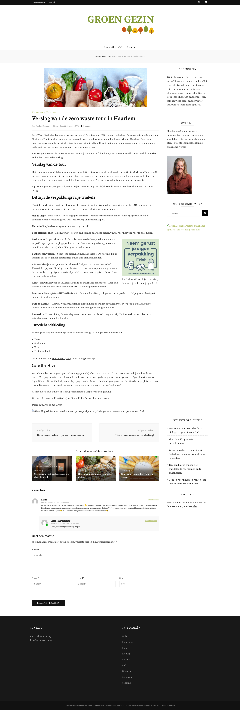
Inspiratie (45, 466)
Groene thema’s (38, 2)
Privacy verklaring (167, 705)
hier (95, 398)
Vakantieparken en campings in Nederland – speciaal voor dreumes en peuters (188, 454)
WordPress (154, 705)
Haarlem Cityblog (61, 358)
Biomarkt (128, 314)
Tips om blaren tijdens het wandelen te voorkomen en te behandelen (185, 469)
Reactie (36, 549)
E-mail (80, 578)
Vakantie (127, 671)
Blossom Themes (124, 705)
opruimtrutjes (64, 143)
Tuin (124, 665)
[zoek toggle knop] (206, 3)
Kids (124, 648)
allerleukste (145, 303)
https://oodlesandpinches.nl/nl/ (115, 505)
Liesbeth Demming (43, 126)
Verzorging (38, 112)
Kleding (56, 466)
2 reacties (87, 126)
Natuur (126, 659)
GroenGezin (82, 705)
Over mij (52, 2)
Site (121, 578)
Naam (35, 578)
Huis (36, 466)
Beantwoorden (153, 500)
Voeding (51, 112)
